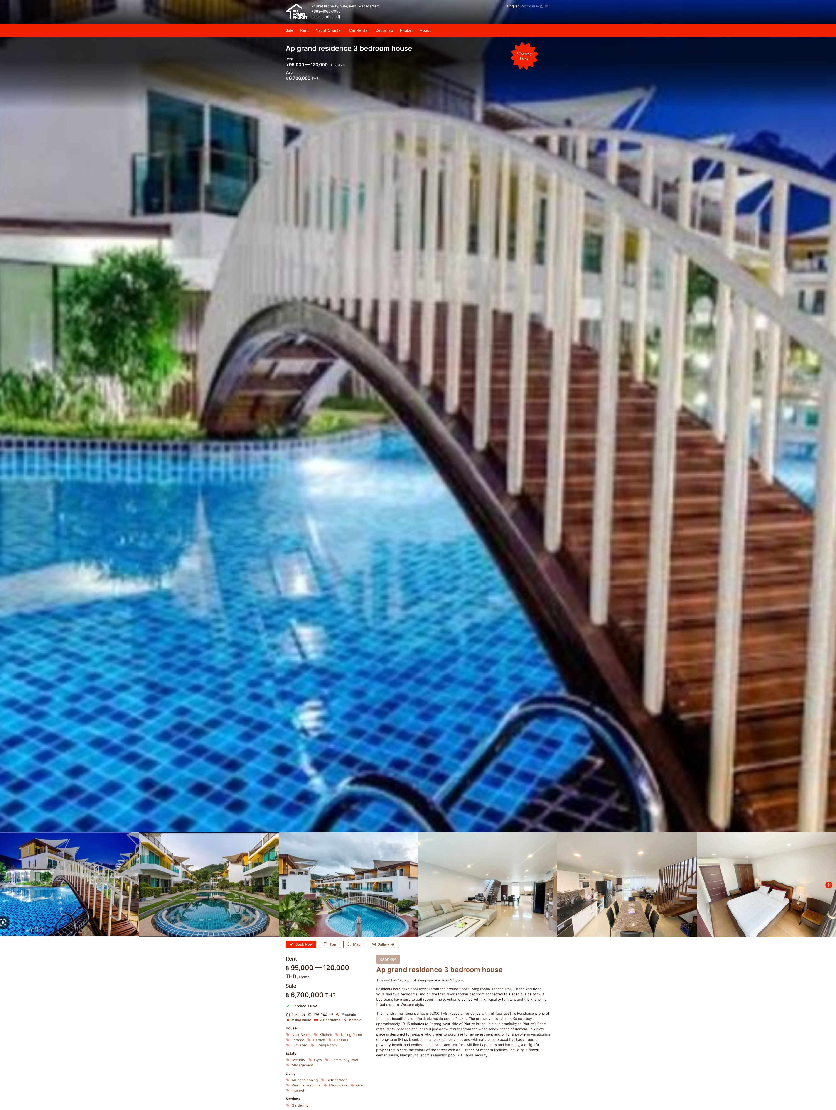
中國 (539, 6)
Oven (360, 1085)
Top (333, 944)
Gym (318, 1060)
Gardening (300, 1105)
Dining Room (351, 1034)
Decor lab (384, 30)
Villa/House (301, 1020)
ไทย (547, 6)
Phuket (406, 30)
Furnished (299, 1045)
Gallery (383, 944)
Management (302, 1065)
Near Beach (301, 1034)
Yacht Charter (329, 30)
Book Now (304, 944)
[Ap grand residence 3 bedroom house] (418, 416)
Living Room (326, 1045)
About (425, 30)
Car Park (341, 1040)
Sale (289, 30)
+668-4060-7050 (325, 11)
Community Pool (344, 1060)
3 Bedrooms (330, 1020)
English (513, 6)
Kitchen (326, 1034)
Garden (319, 1040)
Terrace (298, 1040)
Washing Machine (306, 1085)
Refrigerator (337, 1080)
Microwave (338, 1085)
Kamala (355, 1020)
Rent (304, 30)
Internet (298, 1090)
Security (298, 1060)
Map (357, 944)
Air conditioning (305, 1080)
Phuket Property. (325, 6)
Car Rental (358, 30)
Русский (528, 6)
